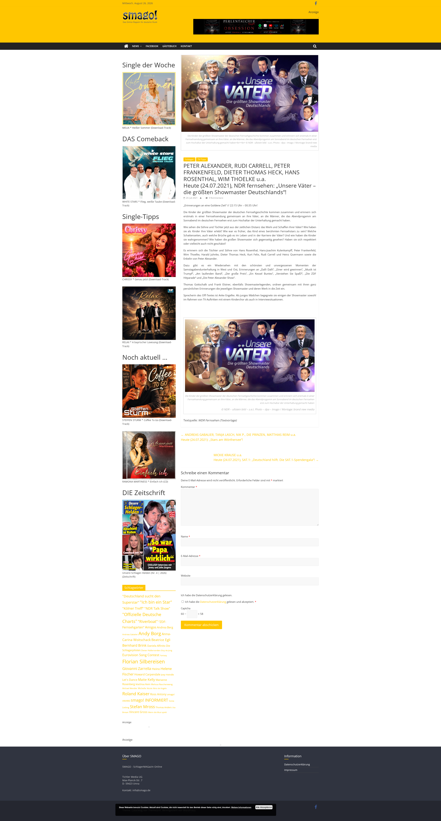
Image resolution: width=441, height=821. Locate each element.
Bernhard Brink (134, 645)
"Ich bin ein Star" (156, 602)
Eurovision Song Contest (140, 655)
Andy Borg (150, 633)
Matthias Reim (143, 684)
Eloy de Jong (166, 650)
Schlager (189, 159)
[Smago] (126, 46)
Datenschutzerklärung (213, 601)
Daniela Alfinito (156, 645)
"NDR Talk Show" (157, 608)
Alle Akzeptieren (264, 807)
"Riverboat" (148, 621)
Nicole (149, 688)
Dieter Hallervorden (150, 650)
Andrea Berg (165, 627)
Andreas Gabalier (130, 634)
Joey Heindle (167, 674)
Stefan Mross (142, 706)
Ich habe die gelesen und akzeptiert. (220, 601)
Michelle (142, 688)
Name (185, 536)
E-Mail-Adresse (190, 556)
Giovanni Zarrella (136, 668)
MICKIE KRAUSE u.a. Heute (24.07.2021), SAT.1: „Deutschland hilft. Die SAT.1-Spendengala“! (266, 457)
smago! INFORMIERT (149, 700)
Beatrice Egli (160, 639)
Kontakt (186, 46)
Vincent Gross (138, 712)
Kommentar (189, 487)
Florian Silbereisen (143, 661)
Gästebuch (169, 46)
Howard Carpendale (147, 674)
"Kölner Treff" (133, 608)
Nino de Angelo (160, 688)
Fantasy (163, 655)
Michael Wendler (129, 688)
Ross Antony (158, 694)
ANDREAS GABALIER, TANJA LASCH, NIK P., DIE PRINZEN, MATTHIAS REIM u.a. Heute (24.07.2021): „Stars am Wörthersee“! (238, 437)
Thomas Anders (164, 707)
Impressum (290, 770)
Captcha (185, 608)
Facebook (152, 46)
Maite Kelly (146, 679)
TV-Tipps (202, 159)
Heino (156, 669)
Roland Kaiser (136, 693)
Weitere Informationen (241, 807)
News (135, 46)
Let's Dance (129, 680)
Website (185, 575)
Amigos (150, 627)
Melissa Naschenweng (162, 684)
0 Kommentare (215, 197)
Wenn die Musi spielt (157, 712)
